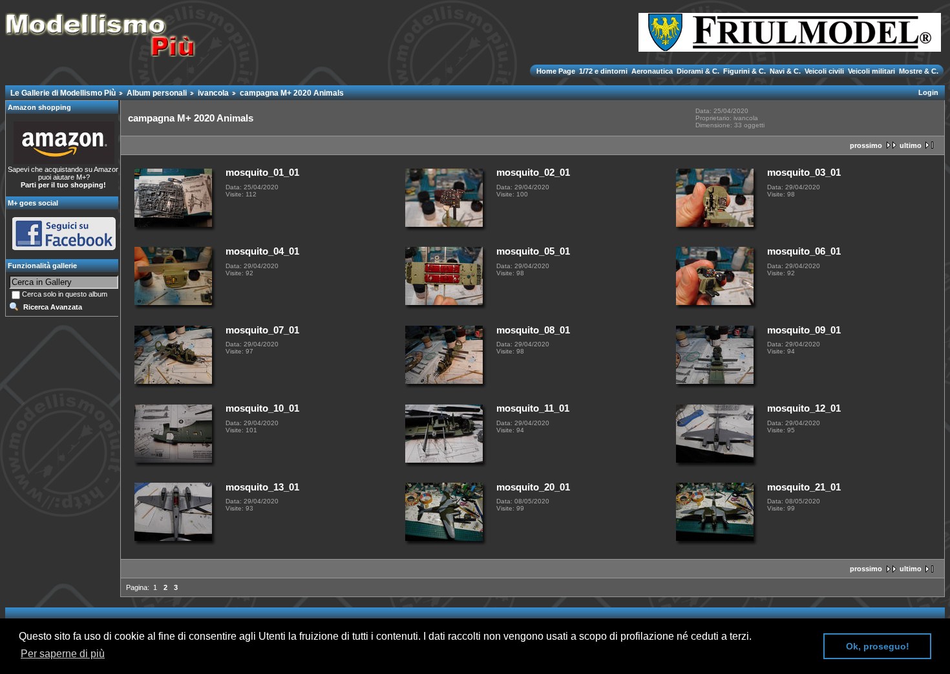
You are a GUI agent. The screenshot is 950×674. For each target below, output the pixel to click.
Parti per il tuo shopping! (63, 185)
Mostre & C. (917, 71)
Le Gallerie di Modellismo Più (63, 93)
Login (928, 92)
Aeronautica (652, 71)
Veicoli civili (824, 71)
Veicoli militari (871, 71)
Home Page (556, 71)
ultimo (911, 145)
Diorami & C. (698, 71)
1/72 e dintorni (603, 71)
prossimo (866, 145)
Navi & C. (785, 71)
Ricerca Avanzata (52, 307)
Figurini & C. (744, 71)
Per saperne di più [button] (63, 653)
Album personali (157, 93)
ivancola (213, 93)
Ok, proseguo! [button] (877, 646)
